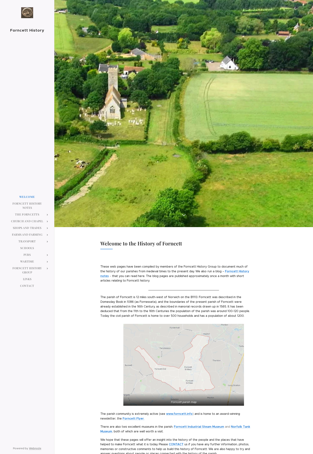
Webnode (35, 448)
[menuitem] (27, 197)
